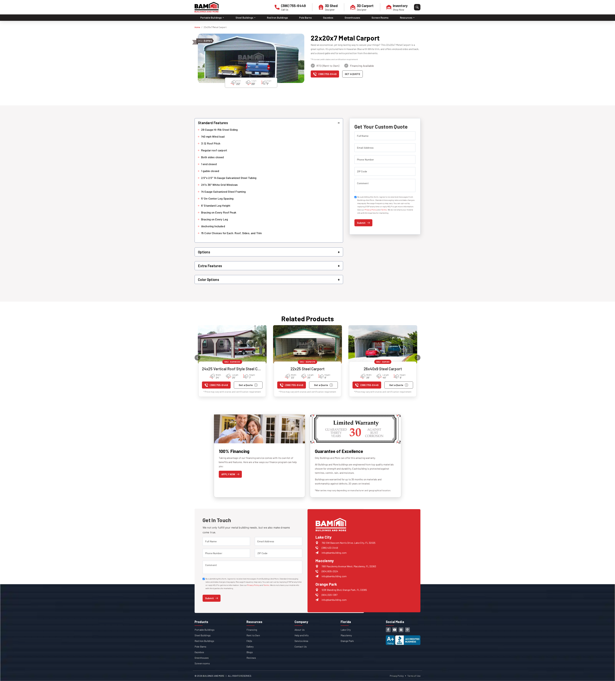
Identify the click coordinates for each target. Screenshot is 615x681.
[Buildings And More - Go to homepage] (207, 7)
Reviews (251, 657)
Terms (384, 210)
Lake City (346, 629)
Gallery (250, 646)
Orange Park (347, 640)
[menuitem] (212, 17)
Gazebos (328, 17)
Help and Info (302, 635)
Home (197, 27)
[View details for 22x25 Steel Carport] (307, 344)
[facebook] (388, 629)
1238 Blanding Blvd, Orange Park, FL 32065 (344, 589)
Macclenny (346, 635)
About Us (300, 629)
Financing (251, 629)
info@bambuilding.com (334, 552)
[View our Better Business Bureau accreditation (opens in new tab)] (403, 637)
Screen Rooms (380, 17)
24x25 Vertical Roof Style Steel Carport (232, 368)
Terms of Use (413, 675)
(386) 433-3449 (330, 547)
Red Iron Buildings (277, 17)
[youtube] (394, 629)
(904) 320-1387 (329, 594)
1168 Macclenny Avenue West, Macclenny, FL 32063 (349, 566)
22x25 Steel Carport (307, 368)
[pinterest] (407, 629)
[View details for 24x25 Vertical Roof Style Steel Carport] (232, 344)
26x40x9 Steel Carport (383, 368)
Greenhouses (352, 17)
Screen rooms (202, 663)
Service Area (301, 640)
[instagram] (401, 629)
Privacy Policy (371, 210)
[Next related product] (417, 358)
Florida (346, 622)
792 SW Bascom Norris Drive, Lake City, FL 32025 (348, 542)
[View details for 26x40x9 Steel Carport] (382, 344)
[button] (269, 122)
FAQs (249, 640)
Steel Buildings (203, 635)
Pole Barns (305, 17)
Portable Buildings (204, 629)
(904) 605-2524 (330, 571)
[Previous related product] (197, 358)
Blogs (249, 652)
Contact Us (301, 646)
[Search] (417, 7)
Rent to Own (253, 635)
